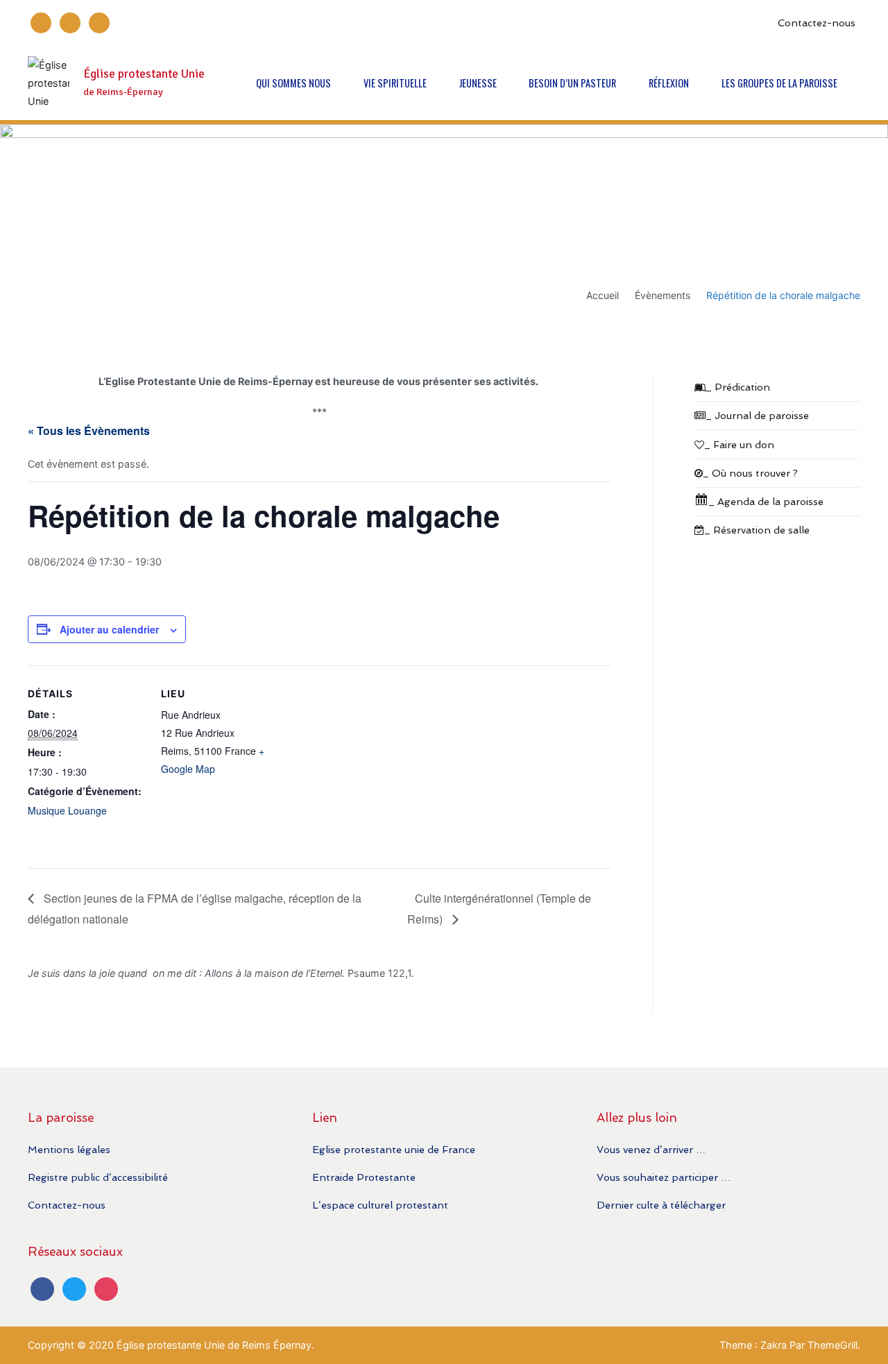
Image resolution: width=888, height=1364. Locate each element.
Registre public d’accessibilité (98, 1177)
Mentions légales (69, 1149)
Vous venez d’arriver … (651, 1149)
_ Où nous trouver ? (750, 473)
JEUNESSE (478, 83)
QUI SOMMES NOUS (293, 83)
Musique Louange (67, 810)
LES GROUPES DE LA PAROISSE (779, 83)
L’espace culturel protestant (380, 1205)
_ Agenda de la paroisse (765, 501)
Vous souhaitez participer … (664, 1177)
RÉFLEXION (669, 83)
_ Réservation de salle (757, 530)
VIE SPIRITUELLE (395, 83)
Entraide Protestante (364, 1177)
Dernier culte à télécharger (661, 1205)
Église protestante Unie (144, 74)
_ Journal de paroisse (757, 415)
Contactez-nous (816, 22)
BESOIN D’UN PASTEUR (572, 83)
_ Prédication (738, 387)
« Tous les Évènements (89, 430)
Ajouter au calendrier (109, 629)
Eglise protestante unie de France (393, 1149)
